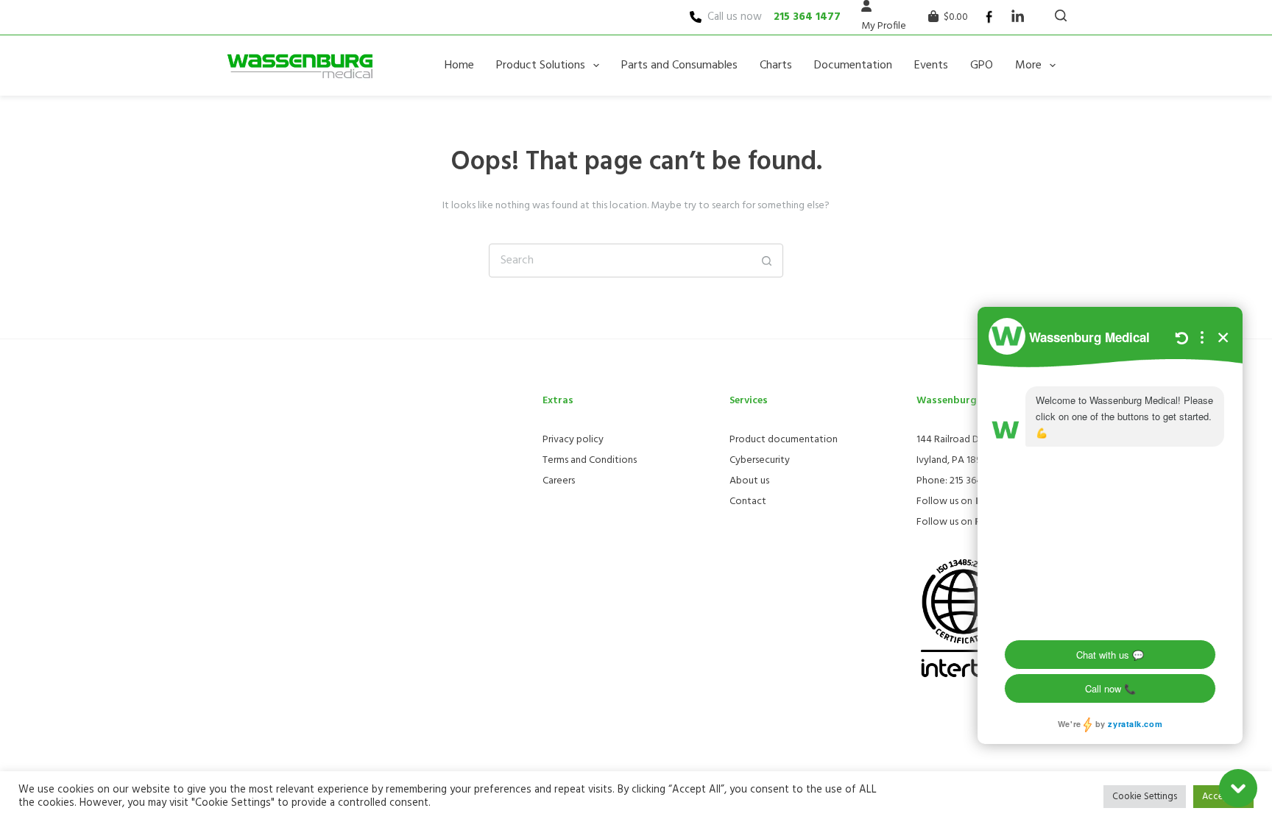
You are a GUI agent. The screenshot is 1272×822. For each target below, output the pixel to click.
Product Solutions (540, 65)
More (1028, 65)
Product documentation (783, 439)
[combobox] (620, 260)
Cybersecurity (759, 460)
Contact (747, 501)
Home (459, 65)
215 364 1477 (807, 17)
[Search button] (766, 260)
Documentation (853, 65)
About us (749, 480)
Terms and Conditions (590, 460)
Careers (559, 480)
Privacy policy (573, 439)
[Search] (1061, 15)
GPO (981, 65)
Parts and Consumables (679, 65)
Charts (776, 65)
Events (931, 65)
